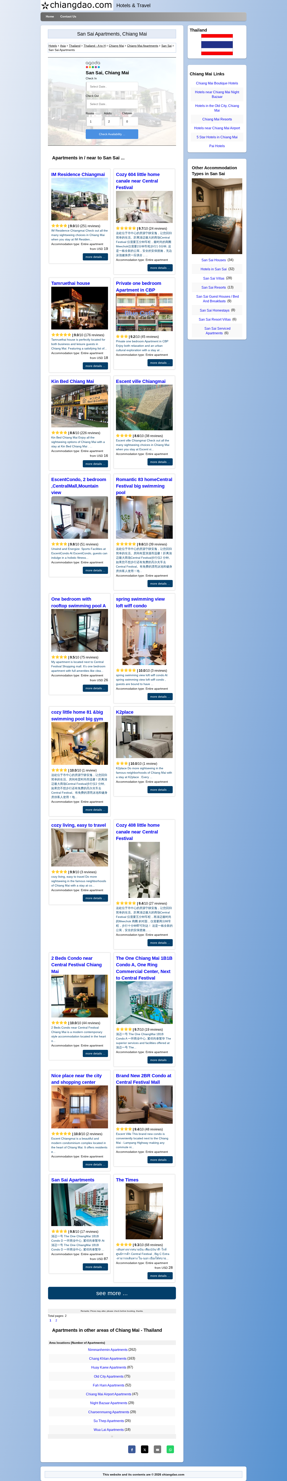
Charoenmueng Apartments (108, 1412)
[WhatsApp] (170, 1449)
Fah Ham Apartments (108, 1385)
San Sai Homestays (214, 310)
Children (127, 113)
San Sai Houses (213, 260)
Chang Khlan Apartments (107, 1358)
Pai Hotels (217, 146)
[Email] (157, 1449)
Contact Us (68, 16)
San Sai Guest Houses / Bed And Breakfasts (217, 299)
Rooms (90, 113)
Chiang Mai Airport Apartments (108, 1394)
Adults (108, 113)
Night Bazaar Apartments (108, 1403)
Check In (91, 78)
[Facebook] (132, 1449)
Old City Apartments (109, 1376)
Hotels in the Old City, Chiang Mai (217, 108)
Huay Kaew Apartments (108, 1367)
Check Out (92, 96)
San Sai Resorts (213, 287)
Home (50, 16)
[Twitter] (144, 1449)
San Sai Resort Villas (215, 319)
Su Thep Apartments (108, 1421)
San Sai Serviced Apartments (217, 331)
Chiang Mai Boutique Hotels (217, 83)
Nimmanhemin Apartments (108, 1350)
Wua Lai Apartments (109, 1430)
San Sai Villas (213, 278)
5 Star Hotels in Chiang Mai (217, 137)
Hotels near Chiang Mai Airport (217, 128)
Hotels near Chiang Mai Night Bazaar (217, 94)
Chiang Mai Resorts (217, 119)
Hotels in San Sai (214, 269)
